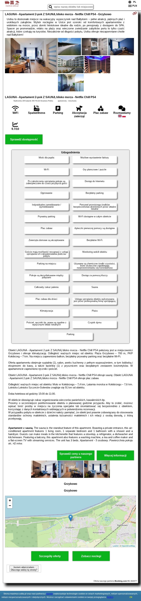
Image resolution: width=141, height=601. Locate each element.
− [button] (10, 505)
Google (49, 594)
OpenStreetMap (128, 545)
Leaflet (115, 545)
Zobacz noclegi (91, 556)
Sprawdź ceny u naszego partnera (75, 455)
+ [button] (10, 500)
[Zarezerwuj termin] (135, 13)
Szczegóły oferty (50, 556)
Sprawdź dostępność (24, 139)
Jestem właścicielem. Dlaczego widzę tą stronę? (24, 568)
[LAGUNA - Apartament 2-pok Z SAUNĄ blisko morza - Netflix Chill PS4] (31, 56)
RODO (110, 597)
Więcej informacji (115, 455)
